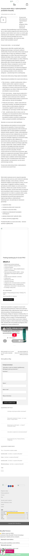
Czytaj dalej (8, 299)
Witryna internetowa (7, 395)
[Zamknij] (1, 526)
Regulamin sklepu (4, 490)
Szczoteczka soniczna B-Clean (8, 196)
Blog (10, 359)
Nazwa (4, 383)
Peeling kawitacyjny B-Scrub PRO (14, 258)
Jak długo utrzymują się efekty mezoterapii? (16, 411)
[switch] (3, 554)
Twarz (4, 294)
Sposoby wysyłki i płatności (6, 500)
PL (12, 1)
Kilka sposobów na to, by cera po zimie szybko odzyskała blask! (7, 353)
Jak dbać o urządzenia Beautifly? (15, 453)
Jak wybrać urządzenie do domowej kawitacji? (17, 431)
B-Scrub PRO (8, 296)
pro (16, 296)
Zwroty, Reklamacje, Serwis (6, 502)
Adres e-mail (6, 389)
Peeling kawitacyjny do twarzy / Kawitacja (15, 292)
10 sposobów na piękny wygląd (10, 450)
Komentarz (5, 371)
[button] (17, 1)
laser (2, 470)
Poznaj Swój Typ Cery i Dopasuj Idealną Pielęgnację (15, 439)
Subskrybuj (7, 551)
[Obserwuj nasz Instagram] (11, 486)
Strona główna (4, 359)
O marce (2, 495)
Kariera (2, 506)
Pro (25, 292)
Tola (2, 450)
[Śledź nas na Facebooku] (9, 486)
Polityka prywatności (5, 493)
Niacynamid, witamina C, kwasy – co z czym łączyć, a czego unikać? (16, 419)
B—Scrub (13, 296)
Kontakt (2, 504)
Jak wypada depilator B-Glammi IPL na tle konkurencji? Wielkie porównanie (21, 353)
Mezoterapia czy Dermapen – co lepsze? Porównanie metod (16, 425)
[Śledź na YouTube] (13, 486)
